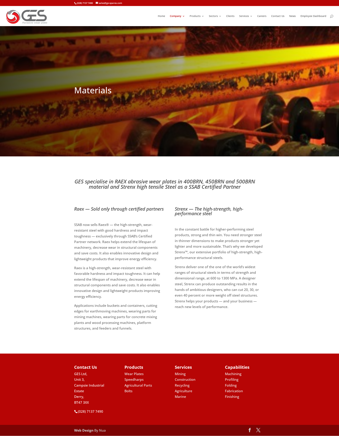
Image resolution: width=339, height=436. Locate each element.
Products (195, 16)
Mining (180, 374)
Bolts (128, 391)
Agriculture (183, 391)
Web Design (83, 430)
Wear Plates (134, 374)
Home (161, 16)
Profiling (231, 379)
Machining (233, 374)
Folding (231, 385)
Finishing (232, 396)
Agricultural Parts (138, 385)
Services (244, 16)
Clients (230, 16)
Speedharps (134, 379)
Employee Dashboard (313, 16)
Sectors (213, 16)
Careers (261, 16)
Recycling (182, 385)
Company (175, 16)
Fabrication (234, 391)
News (292, 16)
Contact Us (277, 16)
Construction (185, 379)
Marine (180, 396)
